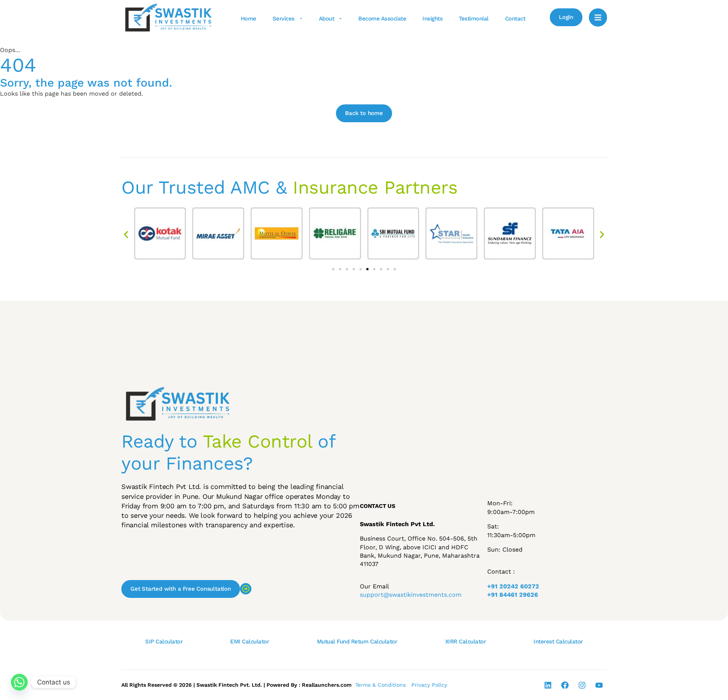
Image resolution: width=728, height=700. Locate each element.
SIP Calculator (163, 641)
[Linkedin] (547, 685)
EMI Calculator (249, 641)
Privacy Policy (429, 685)
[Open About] (340, 18)
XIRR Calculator (465, 641)
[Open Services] (301, 18)
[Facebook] (565, 685)
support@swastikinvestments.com (410, 594)
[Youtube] (599, 685)
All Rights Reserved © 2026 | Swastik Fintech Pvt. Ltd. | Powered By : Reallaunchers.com (236, 685)
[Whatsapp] (19, 682)
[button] (126, 234)
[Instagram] (582, 685)
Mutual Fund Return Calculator (357, 641)
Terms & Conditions (380, 685)
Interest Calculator (558, 641)
